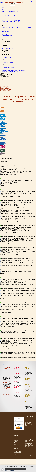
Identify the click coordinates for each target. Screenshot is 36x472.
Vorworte (15, 48)
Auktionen (15, 9)
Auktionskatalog (27, 18)
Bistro (14, 11)
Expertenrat (7, 2)
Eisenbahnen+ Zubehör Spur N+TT (3, 119)
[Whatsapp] (30, 1)
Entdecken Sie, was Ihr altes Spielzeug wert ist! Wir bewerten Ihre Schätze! (6, 33)
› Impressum (2, 92)
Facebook (3, 57)
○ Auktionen (15, 436)
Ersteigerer (22, 27)
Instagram (6, 57)
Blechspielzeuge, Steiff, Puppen (3, 146)
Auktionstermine (33, 18)
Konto (3, 72)
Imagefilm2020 (13, 15)
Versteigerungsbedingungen (28, 27)
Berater (9, 15)
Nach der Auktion (12, 27)
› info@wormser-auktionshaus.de (5, 89)
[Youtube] (24, 1)
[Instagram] (17, 1)
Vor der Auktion (7, 27)
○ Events (15, 442)
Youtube (10, 57)
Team (7, 15)
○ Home (15, 434)
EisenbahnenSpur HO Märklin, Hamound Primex (4, 131)
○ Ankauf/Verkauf (16, 440)
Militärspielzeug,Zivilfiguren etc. (2, 150)
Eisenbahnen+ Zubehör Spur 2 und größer (3, 143)
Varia (2, 154)
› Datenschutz (2, 93)
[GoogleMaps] (2, 2)
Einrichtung (9, 11)
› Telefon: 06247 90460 (4, 86)
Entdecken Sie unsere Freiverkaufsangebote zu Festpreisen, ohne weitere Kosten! (8, 37)
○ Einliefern (15, 439)
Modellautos (2, 107)
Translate (17, 4)
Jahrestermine (13, 2)
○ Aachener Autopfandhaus (18, 452)
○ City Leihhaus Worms (17, 450)
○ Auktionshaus (16, 435)
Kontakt (22, 2)
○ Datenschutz (16, 448)
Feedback (3, 48)
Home (3, 7)
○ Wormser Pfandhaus (17, 451)
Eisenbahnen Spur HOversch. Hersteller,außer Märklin (3, 123)
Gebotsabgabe (17, 27)
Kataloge (16, 11)
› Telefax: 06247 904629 (4, 87)
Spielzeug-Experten (10, 13)
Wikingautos (2, 111)
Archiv (21, 21)
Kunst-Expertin (21, 13)
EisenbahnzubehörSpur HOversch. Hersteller (3, 127)
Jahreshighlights (17, 21)
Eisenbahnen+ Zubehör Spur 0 (3, 135)
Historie (9, 9)
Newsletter (17, 2)
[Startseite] (2, 1)
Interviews (11, 48)
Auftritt (12, 11)
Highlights (23, 18)
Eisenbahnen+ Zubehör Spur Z (3, 115)
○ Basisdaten (16, 444)
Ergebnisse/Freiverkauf (5, 21)
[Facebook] (8, 1)
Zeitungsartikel (7, 48)
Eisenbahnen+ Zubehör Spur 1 (3, 139)
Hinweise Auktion (12, 21)
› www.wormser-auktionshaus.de (5, 90)
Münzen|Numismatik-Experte (27, 13)
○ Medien (15, 441)
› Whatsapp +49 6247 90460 (4, 88)
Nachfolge (12, 9)
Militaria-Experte (15, 13)
